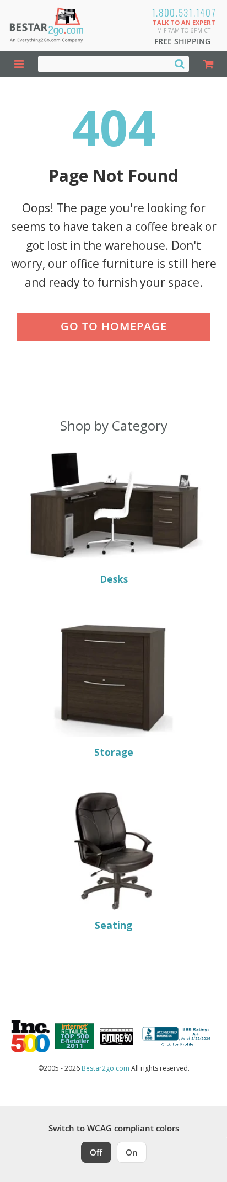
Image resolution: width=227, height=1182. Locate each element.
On (132, 1152)
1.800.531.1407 (184, 12)
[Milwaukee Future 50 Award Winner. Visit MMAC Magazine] (116, 1036)
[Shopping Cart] (208, 64)
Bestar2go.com (105, 1068)
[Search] (179, 63)
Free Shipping (182, 41)
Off (96, 1152)
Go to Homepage (114, 326)
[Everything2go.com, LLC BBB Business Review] (178, 1036)
